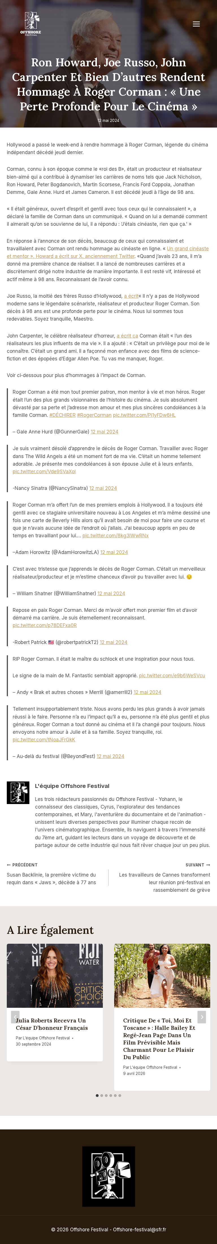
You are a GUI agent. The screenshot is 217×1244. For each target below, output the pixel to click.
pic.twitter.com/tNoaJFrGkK (44, 740)
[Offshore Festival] (31, 24)
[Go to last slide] (15, 1017)
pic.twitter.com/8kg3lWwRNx (116, 535)
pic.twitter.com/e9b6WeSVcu (172, 675)
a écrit (131, 296)
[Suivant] (202, 1017)
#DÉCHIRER (62, 415)
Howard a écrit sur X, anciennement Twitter (85, 256)
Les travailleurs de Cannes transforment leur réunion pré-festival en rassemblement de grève (164, 878)
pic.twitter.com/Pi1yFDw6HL (144, 415)
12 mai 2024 (104, 432)
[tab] (97, 1095)
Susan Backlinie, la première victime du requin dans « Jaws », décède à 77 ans (51, 874)
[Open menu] (199, 24)
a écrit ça (127, 336)
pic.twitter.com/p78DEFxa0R (45, 625)
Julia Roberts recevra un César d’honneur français (52, 1024)
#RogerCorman (94, 415)
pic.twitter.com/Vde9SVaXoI (44, 471)
